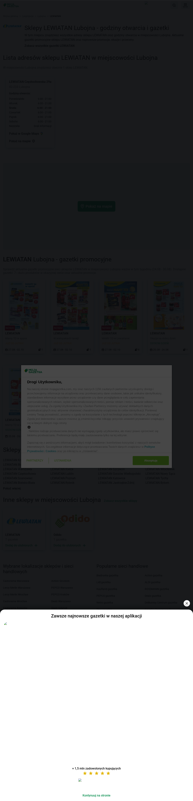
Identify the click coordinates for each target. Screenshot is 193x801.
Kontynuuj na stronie (96, 795)
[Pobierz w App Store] (96, 785)
